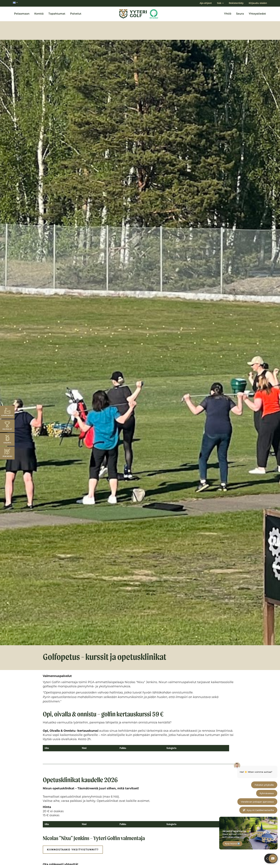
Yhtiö (227, 14)
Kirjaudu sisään (258, 3)
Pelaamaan (21, 14)
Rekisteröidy (236, 3)
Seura (240, 14)
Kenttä (39, 14)
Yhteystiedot (257, 14)
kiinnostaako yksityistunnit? (73, 849)
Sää (219, 3)
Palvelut (75, 14)
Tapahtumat (56, 14)
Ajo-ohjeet (206, 3)
